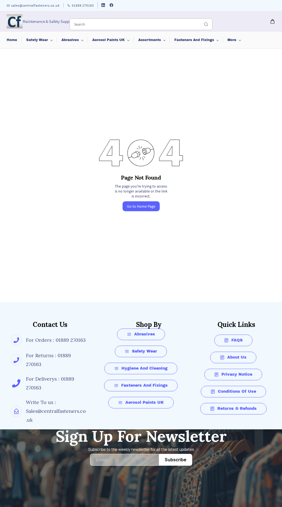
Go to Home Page (141, 206)
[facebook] (111, 5)
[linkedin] (103, 5)
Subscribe (175, 460)
